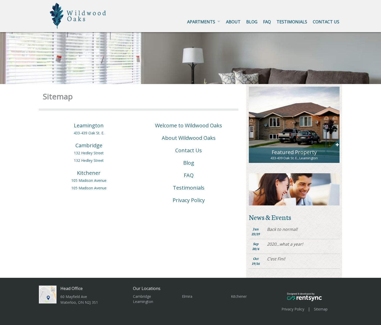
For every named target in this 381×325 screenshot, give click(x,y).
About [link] (233, 22)
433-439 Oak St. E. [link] (89, 133)
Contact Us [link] (326, 22)
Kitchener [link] (89, 173)
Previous (252, 123)
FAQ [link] (189, 175)
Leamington (143, 301)
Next (336, 123)
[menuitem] (203, 21)
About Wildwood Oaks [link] (189, 138)
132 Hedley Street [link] (89, 153)
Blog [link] (251, 22)
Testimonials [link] (292, 22)
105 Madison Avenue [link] (89, 180)
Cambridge (142, 296)
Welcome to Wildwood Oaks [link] (188, 125)
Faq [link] (267, 22)
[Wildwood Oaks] (78, 16)
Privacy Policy (292, 309)
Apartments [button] (201, 22)
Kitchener (239, 296)
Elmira (187, 296)
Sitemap (321, 309)
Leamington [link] (89, 125)
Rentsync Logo (304, 296)
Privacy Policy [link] (189, 200)
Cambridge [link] (88, 145)
